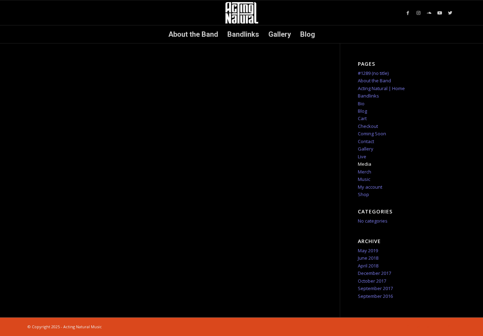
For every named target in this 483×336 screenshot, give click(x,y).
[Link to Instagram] (418, 12)
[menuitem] (193, 34)
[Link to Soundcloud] (429, 12)
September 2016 (375, 296)
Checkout (368, 126)
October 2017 (372, 281)
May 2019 (368, 250)
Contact (366, 141)
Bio (361, 103)
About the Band (374, 80)
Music (364, 179)
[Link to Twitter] (450, 12)
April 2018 (368, 266)
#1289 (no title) (373, 73)
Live (362, 156)
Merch (364, 172)
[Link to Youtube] (439, 12)
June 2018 (368, 258)
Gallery (365, 149)
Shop (363, 194)
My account (370, 187)
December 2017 (374, 273)
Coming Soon (372, 133)
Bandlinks (368, 96)
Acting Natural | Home (381, 88)
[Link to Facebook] (407, 12)
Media (364, 164)
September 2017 (375, 288)
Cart (362, 118)
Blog (362, 111)
